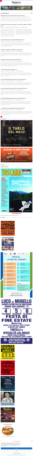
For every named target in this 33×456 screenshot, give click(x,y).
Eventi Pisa (13, 27)
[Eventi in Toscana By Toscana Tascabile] (16, 1)
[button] (31, 441)
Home (1, 12)
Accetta (16, 448)
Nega (16, 450)
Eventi (3, 12)
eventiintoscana (3, 27)
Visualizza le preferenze (16, 453)
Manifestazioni (16, 27)
